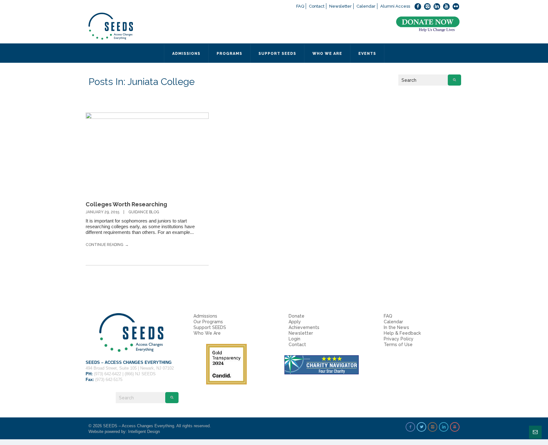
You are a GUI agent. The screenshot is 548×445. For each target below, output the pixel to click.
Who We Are (207, 333)
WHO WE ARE (327, 53)
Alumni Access (395, 6)
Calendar (365, 6)
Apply (295, 321)
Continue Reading (104, 244)
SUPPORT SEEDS (277, 53)
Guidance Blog (143, 212)
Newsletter (340, 6)
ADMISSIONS (186, 53)
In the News (396, 327)
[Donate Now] (428, 24)
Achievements (304, 327)
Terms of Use (398, 344)
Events (367, 53)
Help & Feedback (402, 333)
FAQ (300, 6)
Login (294, 338)
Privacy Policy (399, 338)
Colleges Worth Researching (126, 204)
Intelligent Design (144, 431)
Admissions (205, 316)
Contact (316, 6)
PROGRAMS (229, 53)
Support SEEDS (209, 327)
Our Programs (208, 321)
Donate (296, 316)
